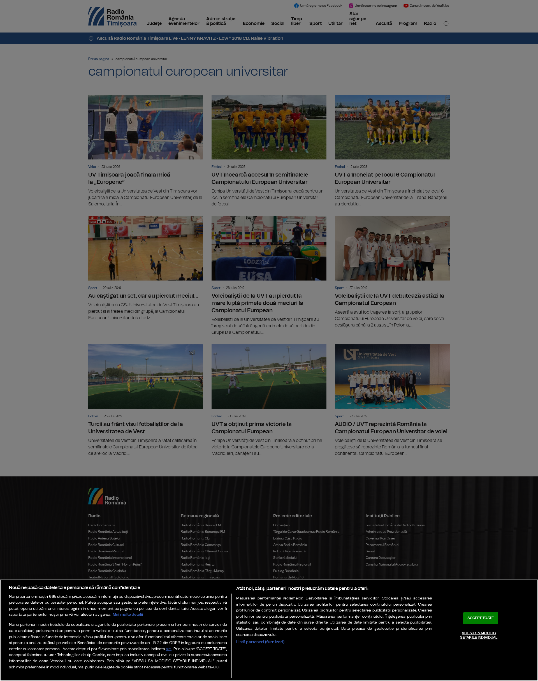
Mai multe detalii (128, 614)
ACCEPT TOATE (480, 618)
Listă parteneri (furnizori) (260, 642)
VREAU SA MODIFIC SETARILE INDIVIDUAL (478, 635)
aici (168, 649)
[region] (269, 630)
